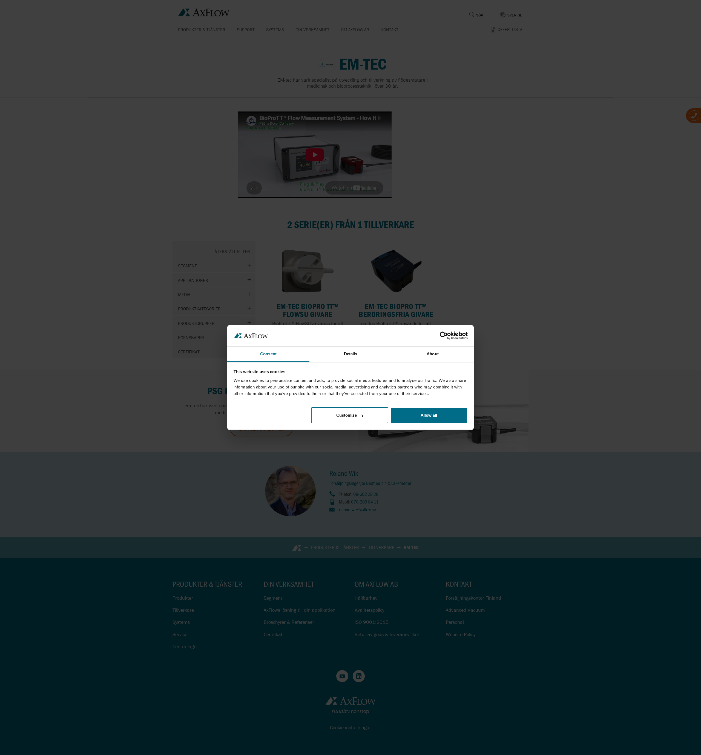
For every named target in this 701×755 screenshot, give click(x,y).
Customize (346, 415)
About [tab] (433, 353)
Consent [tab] (268, 353)
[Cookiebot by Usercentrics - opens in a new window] (444, 335)
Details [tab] (350, 353)
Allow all (429, 415)
